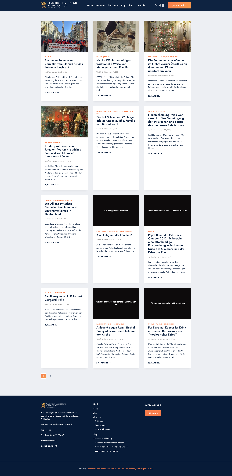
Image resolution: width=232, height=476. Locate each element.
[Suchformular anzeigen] (156, 5)
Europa (99, 57)
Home (90, 5)
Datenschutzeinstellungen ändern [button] (109, 442)
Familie (48, 57)
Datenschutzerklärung (102, 438)
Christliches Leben (116, 231)
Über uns (97, 417)
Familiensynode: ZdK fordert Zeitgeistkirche (63, 298)
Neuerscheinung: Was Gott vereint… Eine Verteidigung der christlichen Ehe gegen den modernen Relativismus (166, 120)
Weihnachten (172, 57)
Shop (95, 434)
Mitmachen (153, 413)
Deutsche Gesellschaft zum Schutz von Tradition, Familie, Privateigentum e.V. (120, 468)
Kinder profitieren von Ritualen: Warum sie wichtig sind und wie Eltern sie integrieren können (63, 151)
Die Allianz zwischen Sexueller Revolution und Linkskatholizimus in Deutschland (61, 209)
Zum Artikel (52, 92)
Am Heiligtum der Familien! (114, 235)
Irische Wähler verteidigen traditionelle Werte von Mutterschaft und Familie (113, 63)
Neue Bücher (161, 111)
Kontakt (141, 5)
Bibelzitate (101, 231)
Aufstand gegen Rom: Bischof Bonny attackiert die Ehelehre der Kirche (115, 331)
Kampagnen (100, 425)
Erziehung (152, 57)
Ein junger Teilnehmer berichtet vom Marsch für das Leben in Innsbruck (64, 63)
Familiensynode (111, 111)
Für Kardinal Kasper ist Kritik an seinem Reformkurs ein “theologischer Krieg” (167, 331)
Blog (123, 5)
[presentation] (64, 36)
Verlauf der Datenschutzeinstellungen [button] (111, 446)
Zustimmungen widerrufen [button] (106, 450)
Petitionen (100, 5)
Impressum (46, 429)
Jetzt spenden (179, 5)
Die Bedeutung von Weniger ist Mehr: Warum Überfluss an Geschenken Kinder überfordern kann (167, 65)
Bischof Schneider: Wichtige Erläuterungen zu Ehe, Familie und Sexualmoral (115, 120)
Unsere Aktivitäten (102, 429)
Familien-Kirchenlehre (62, 200)
